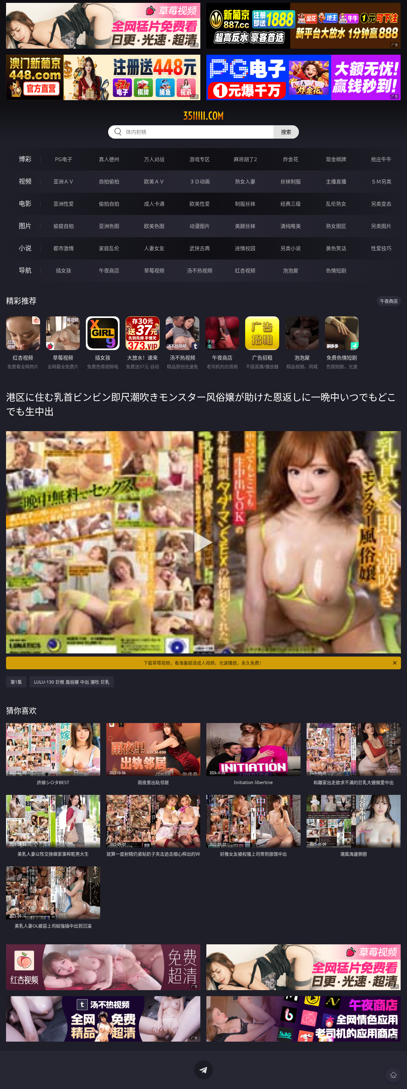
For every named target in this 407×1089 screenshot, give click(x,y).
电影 (25, 203)
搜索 (286, 131)
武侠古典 (200, 248)
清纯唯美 (290, 226)
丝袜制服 (290, 181)
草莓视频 (154, 270)
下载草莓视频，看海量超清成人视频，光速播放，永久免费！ (203, 663)
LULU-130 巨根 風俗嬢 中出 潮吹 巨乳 (71, 682)
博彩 (25, 159)
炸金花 (290, 159)
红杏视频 (245, 270)
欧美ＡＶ (154, 181)
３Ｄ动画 (200, 181)
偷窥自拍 (63, 226)
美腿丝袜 (245, 226)
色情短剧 (336, 270)
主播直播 (336, 181)
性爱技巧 (381, 248)
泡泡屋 (290, 270)
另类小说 (290, 248)
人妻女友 (154, 248)
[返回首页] (393, 1075)
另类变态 (381, 203)
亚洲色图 (109, 226)
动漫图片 (200, 226)
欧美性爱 (200, 203)
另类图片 (381, 226)
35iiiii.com (203, 115)
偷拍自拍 (109, 203)
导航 (25, 270)
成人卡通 (154, 203)
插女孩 (63, 270)
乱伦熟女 (336, 203)
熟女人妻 (245, 181)
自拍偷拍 (109, 181)
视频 (25, 181)
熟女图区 (336, 226)
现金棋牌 (336, 159)
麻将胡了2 (245, 159)
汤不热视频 (199, 270)
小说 (25, 248)
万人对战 (154, 159)
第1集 (16, 682)
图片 (25, 226)
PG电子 (63, 159)
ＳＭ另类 (381, 181)
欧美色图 (154, 226)
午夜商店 (109, 270)
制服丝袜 (245, 203)
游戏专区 (200, 159)
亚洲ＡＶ (63, 181)
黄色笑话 (336, 248)
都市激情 (63, 248)
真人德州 (109, 159)
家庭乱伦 (109, 248)
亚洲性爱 (63, 203)
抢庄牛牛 (381, 159)
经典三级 (290, 203)
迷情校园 (245, 248)
